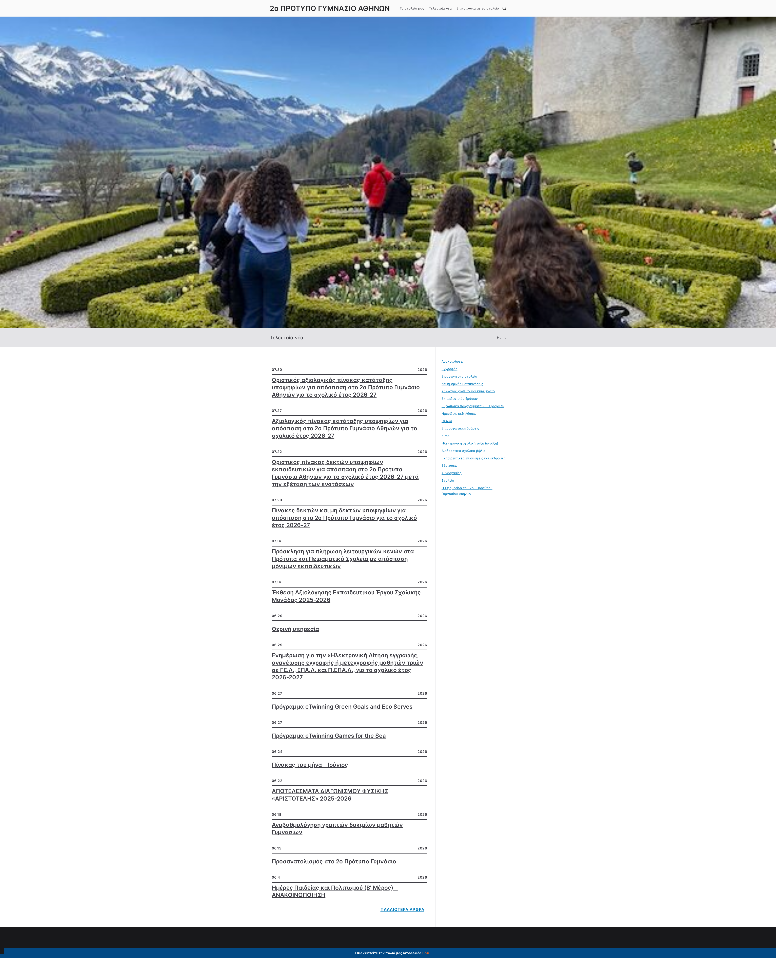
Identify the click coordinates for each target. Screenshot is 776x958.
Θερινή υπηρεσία (295, 629)
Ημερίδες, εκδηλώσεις (459, 413)
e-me (446, 436)
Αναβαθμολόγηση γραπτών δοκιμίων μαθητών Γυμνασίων (337, 828)
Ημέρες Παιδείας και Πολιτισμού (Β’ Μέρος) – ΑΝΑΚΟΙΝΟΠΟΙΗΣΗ (335, 891)
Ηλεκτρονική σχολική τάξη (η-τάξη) (470, 443)
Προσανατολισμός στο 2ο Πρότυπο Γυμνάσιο (334, 861)
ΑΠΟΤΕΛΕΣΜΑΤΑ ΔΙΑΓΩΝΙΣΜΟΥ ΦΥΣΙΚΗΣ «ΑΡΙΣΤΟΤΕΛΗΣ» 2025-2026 (330, 795)
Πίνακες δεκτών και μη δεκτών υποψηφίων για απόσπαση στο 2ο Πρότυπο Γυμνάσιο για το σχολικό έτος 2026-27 (344, 518)
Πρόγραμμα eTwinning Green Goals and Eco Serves (342, 706)
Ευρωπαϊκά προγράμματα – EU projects (473, 406)
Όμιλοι (447, 421)
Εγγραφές (449, 369)
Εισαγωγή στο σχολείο (459, 376)
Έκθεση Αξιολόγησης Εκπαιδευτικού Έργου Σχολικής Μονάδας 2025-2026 (346, 596)
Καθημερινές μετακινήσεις (462, 384)
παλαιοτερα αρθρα (402, 909)
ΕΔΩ (425, 953)
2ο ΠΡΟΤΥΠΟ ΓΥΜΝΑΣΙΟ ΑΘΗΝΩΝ (330, 8)
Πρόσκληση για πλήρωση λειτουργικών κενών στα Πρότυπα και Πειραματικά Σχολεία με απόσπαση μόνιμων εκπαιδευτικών (343, 559)
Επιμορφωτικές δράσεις (460, 428)
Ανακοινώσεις (453, 361)
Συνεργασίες (452, 473)
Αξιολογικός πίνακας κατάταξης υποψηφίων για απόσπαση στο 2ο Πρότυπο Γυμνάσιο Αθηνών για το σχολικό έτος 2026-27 (344, 428)
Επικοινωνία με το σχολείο (478, 8)
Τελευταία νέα (440, 8)
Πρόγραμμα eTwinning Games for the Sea (329, 735)
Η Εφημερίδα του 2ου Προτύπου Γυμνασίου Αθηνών (467, 491)
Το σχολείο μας (412, 8)
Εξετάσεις (450, 465)
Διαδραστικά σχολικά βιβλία (463, 451)
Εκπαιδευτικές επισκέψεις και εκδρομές (474, 458)
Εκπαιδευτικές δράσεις (460, 399)
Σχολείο (448, 480)
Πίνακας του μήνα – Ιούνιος (310, 764)
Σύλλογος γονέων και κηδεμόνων (468, 391)
